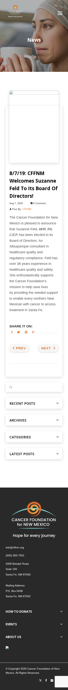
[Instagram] (52, 680)
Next (46, 348)
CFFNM (27, 209)
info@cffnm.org (15, 547)
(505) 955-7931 (15, 555)
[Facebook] (46, 680)
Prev (21, 348)
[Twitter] (40, 680)
